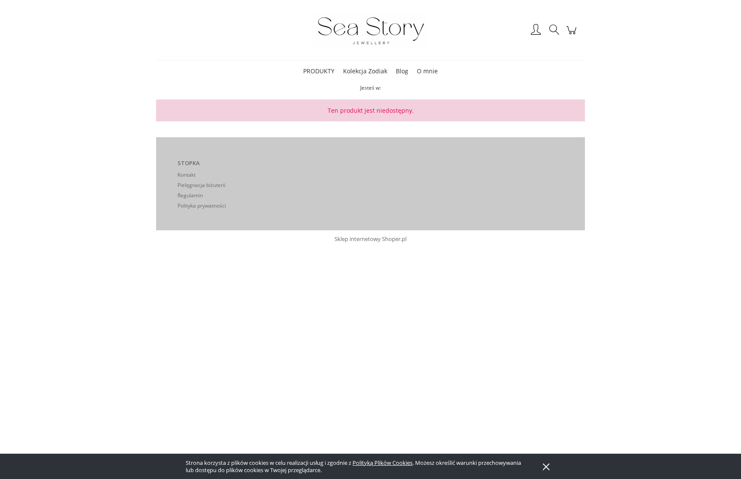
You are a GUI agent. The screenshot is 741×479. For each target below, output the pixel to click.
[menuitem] (319, 70)
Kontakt (187, 174)
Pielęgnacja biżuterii (202, 185)
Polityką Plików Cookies (382, 463)
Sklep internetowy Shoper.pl (370, 239)
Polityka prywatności (202, 205)
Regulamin (190, 195)
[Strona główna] (370, 30)
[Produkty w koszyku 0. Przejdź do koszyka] (573, 34)
